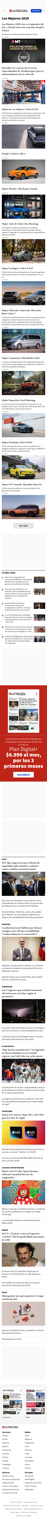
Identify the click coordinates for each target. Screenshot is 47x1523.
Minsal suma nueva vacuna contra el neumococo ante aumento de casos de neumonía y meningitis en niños (18, 629)
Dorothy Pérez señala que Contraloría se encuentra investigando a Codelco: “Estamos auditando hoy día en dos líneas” (18, 606)
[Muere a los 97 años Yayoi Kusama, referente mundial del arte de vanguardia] (23, 1192)
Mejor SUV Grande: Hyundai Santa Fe (22, 485)
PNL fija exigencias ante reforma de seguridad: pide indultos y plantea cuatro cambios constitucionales (21, 866)
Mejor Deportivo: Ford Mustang (18, 400)
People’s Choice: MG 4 (13, 154)
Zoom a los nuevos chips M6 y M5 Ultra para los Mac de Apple (23, 1116)
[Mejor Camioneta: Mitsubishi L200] (23, 383)
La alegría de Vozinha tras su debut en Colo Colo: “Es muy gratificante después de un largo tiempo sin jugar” (23, 1101)
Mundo (5, 1230)
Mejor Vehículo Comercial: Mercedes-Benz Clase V (22, 312)
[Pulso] (36, 1415)
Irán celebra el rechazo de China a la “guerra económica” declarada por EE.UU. (21, 1284)
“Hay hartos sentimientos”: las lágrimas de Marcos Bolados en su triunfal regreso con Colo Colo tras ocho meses (23, 1053)
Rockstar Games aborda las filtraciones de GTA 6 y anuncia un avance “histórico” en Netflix (23, 1150)
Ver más (23, 525)
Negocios (6, 924)
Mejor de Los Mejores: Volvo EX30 (20, 109)
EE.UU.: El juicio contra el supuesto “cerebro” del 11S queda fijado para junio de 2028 (23, 1237)
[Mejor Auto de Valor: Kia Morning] (23, 251)
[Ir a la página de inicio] (18, 11)
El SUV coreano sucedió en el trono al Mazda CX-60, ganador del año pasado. (21, 489)
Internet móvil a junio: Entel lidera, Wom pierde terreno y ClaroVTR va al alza (22, 978)
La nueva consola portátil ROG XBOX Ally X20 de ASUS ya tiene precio (22, 1159)
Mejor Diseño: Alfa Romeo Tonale (19, 189)
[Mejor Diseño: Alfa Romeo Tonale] (23, 207)
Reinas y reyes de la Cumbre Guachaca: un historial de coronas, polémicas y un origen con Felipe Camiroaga (23, 1212)
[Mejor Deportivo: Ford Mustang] (23, 425)
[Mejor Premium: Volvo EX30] (23, 467)
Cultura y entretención (13, 1168)
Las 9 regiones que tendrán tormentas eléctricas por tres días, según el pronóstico (22, 993)
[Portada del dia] (23, 731)
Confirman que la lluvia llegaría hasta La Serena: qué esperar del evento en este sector (22, 1038)
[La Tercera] (12, 1415)
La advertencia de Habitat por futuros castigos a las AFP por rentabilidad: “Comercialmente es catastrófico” (22, 931)
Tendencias (7, 986)
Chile (4, 859)
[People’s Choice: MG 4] (23, 172)
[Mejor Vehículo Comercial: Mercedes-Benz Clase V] (23, 341)
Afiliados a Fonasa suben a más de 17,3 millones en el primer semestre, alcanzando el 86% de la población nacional (22, 968)
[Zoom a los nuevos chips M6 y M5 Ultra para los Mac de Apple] (23, 1133)
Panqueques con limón (12, 1339)
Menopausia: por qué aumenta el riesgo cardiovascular (22, 1297)
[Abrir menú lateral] (4, 11)
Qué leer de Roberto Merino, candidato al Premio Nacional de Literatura (23, 1331)
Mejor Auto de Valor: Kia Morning (20, 224)
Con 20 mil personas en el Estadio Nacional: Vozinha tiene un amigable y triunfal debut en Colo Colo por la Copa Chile (19, 618)
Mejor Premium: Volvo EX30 (17, 442)
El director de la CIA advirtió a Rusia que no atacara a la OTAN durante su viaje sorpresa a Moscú (21, 1274)
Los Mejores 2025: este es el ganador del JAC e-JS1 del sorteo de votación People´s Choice (23, 27)
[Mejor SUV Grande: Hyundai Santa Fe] (23, 507)
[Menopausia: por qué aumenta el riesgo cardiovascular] (23, 1314)
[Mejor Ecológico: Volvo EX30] (23, 293)
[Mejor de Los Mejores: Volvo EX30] (23, 137)
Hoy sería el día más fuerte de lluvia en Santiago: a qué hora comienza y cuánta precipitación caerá (23, 1029)
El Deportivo (8, 1046)
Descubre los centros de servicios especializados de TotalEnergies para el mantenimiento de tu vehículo (22, 71)
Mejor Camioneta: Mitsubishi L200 (20, 358)
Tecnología (7, 1111)
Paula (4, 1292)
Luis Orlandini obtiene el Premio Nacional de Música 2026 (21, 1221)
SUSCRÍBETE (23, 774)
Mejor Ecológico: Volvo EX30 (17, 268)
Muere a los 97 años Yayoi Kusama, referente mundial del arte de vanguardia (20, 1174)
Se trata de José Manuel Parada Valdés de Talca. (20, 34)
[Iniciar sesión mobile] (43, 10)
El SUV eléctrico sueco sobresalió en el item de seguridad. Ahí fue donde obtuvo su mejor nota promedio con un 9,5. (23, 274)
